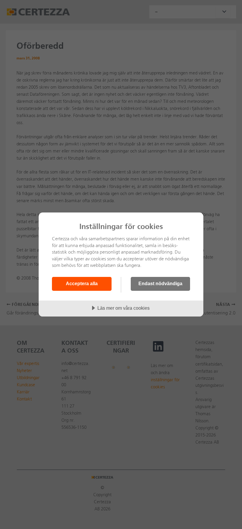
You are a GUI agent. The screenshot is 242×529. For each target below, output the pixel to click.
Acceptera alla (82, 283)
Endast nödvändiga (160, 283)
